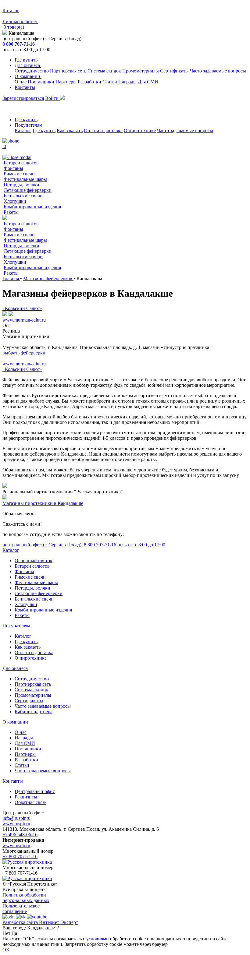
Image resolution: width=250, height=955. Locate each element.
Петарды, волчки (21, 184)
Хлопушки (15, 201)
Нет (6, 933)
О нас (21, 81)
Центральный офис (35, 791)
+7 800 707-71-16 (20, 856)
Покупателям (28, 125)
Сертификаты (174, 70)
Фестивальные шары (25, 179)
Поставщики (41, 81)
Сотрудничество (32, 70)
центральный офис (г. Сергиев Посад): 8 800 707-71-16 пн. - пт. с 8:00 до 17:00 (83, 544)
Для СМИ (148, 81)
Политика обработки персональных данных (25, 897)
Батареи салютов (21, 162)
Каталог (23, 130)
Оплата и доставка (103, 130)
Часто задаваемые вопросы (218, 70)
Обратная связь (30, 802)
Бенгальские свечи (23, 195)
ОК (5, 949)
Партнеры (66, 81)
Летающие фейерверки (28, 190)
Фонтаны (13, 168)
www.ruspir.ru (16, 823)
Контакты (25, 87)
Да (14, 933)
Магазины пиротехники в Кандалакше (42, 503)
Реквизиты (26, 796)
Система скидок (104, 70)
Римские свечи (19, 173)
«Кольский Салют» (22, 308)
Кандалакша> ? (43, 927)
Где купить (26, 59)
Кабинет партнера (33, 711)
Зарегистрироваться (23, 98)
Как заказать (70, 130)
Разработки (89, 81)
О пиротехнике (140, 130)
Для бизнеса (28, 65)
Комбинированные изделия (32, 206)
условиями (97, 938)
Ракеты (11, 212)
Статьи (109, 81)
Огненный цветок (33, 560)
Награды (127, 81)
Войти (52, 98)
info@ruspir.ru (16, 818)
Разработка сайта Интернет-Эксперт (40, 922)
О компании (28, 76)
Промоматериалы (140, 70)
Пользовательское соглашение (21, 908)
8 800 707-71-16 (18, 44)
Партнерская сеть (68, 70)
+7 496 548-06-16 (20, 834)
